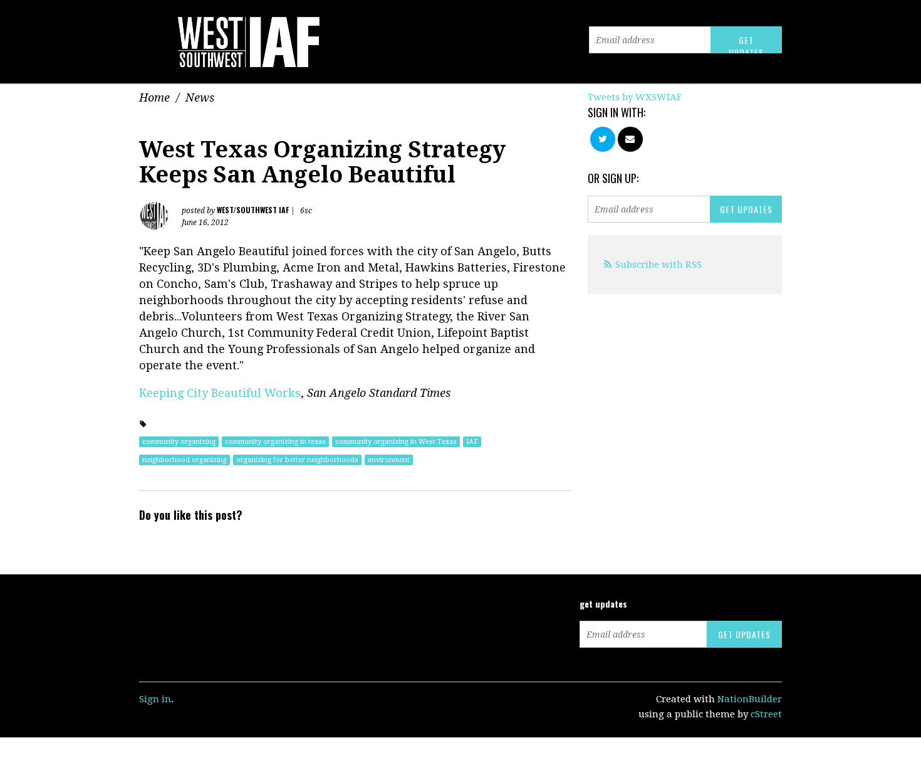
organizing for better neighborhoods (297, 460)
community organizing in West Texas (396, 442)
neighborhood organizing (184, 460)
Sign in (155, 699)
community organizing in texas (275, 442)
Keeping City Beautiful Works (220, 392)
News (199, 97)
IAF (472, 442)
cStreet (766, 714)
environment (389, 460)
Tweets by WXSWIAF (635, 97)
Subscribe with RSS (658, 264)
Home (154, 97)
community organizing (179, 442)
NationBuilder (749, 699)
